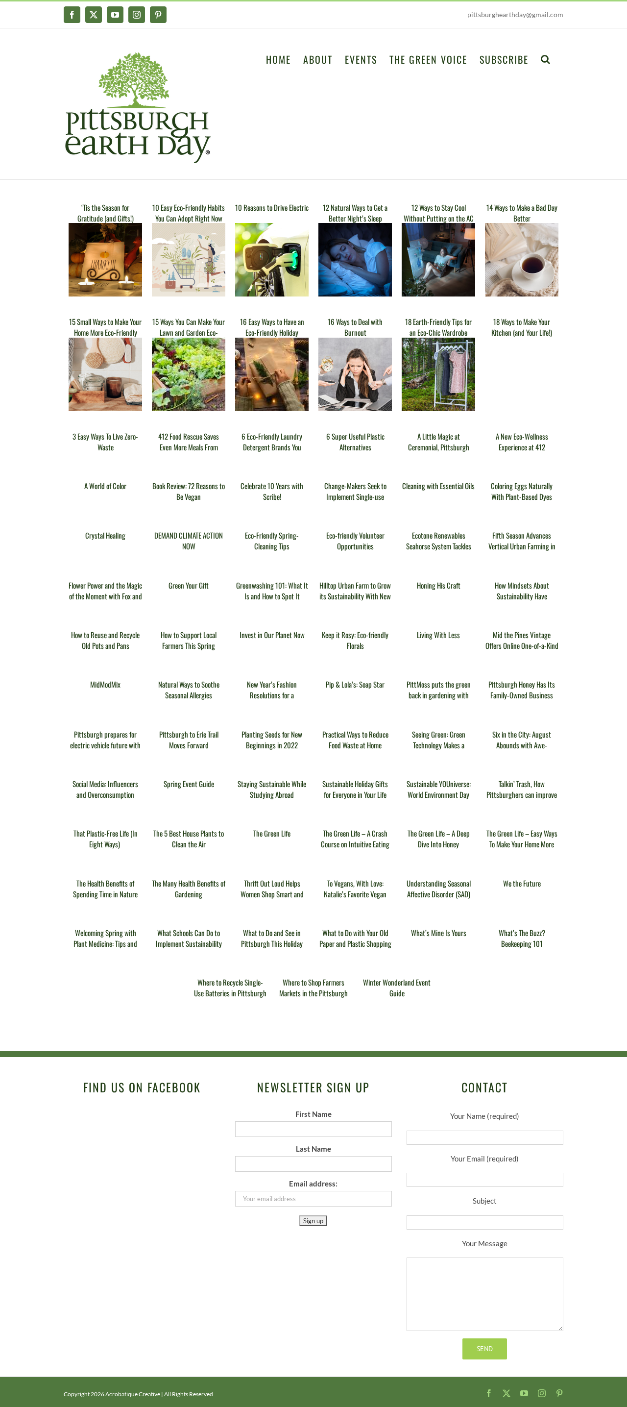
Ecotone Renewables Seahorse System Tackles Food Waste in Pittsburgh (438, 546)
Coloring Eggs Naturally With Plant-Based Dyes (522, 491)
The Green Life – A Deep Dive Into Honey (439, 838)
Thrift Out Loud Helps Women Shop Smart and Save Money (272, 894)
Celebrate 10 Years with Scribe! (272, 491)
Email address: (313, 1183)
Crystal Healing (105, 535)
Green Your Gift (189, 585)
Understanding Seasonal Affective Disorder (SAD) (439, 888)
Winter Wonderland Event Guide (397, 987)
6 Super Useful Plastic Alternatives (355, 441)
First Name (313, 1114)
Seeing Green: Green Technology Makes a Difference (438, 745)
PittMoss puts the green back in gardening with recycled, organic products (439, 695)
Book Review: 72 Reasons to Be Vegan (188, 491)
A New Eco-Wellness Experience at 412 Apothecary (522, 447)
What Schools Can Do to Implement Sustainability (189, 938)
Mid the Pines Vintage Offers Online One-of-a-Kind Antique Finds (521, 645)
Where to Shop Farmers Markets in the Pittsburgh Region (313, 993)
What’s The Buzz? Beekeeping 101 (522, 938)
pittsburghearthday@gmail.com (515, 14)
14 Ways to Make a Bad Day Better (521, 212)
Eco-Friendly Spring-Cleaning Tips (272, 540)
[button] (546, 58)
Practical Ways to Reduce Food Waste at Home (355, 739)
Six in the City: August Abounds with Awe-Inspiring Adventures (521, 745)
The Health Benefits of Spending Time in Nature (105, 888)
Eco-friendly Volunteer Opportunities (355, 540)
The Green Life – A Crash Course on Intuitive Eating (355, 838)
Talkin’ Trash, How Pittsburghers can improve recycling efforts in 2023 (521, 794)
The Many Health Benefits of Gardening (188, 888)
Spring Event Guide (189, 783)
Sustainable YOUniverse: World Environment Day (439, 789)
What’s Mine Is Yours (438, 932)
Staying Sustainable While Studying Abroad (272, 789)
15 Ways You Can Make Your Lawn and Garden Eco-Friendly (188, 332)
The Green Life (271, 833)
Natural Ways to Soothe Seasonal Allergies (188, 689)
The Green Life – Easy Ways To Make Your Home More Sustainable (521, 844)
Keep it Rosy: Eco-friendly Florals (355, 640)
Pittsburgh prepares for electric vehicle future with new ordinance (105, 745)
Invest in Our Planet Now (272, 634)
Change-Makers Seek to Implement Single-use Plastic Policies (355, 496)
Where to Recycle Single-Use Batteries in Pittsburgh (230, 987)
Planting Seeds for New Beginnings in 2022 (271, 739)
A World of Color (105, 485)
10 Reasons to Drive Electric (272, 207)
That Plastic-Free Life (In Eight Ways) (105, 838)
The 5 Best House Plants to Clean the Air (188, 838)
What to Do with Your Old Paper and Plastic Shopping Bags (355, 943)
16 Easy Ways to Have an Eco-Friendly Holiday (272, 327)
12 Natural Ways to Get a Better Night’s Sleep (355, 212)
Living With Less (438, 634)
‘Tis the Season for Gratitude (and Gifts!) (105, 212)
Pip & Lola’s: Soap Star (355, 684)
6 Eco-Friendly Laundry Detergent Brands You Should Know (271, 447)
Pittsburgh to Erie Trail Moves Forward (188, 739)
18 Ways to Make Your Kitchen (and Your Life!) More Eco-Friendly (521, 332)
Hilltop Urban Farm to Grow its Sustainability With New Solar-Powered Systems (355, 596)
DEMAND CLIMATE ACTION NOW (188, 540)
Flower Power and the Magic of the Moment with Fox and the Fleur (105, 596)
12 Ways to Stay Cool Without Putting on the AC (439, 212)
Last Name (313, 1148)
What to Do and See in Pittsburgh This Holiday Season (272, 943)
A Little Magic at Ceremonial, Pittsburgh (438, 441)
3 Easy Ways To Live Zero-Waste (105, 441)
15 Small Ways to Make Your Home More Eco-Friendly (105, 327)
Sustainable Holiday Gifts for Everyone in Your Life (355, 789)
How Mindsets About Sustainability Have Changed (522, 596)
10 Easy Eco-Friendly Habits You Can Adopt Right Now (188, 212)
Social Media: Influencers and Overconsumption (105, 789)
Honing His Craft (438, 585)
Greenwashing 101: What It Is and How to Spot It (272, 590)
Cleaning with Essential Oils (438, 485)
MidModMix (105, 684)
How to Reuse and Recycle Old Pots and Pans (105, 640)
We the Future (522, 883)
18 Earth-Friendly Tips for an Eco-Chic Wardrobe (438, 327)
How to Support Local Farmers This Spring (189, 640)
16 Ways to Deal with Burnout (355, 327)
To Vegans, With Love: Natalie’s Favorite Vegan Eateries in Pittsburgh (355, 894)
